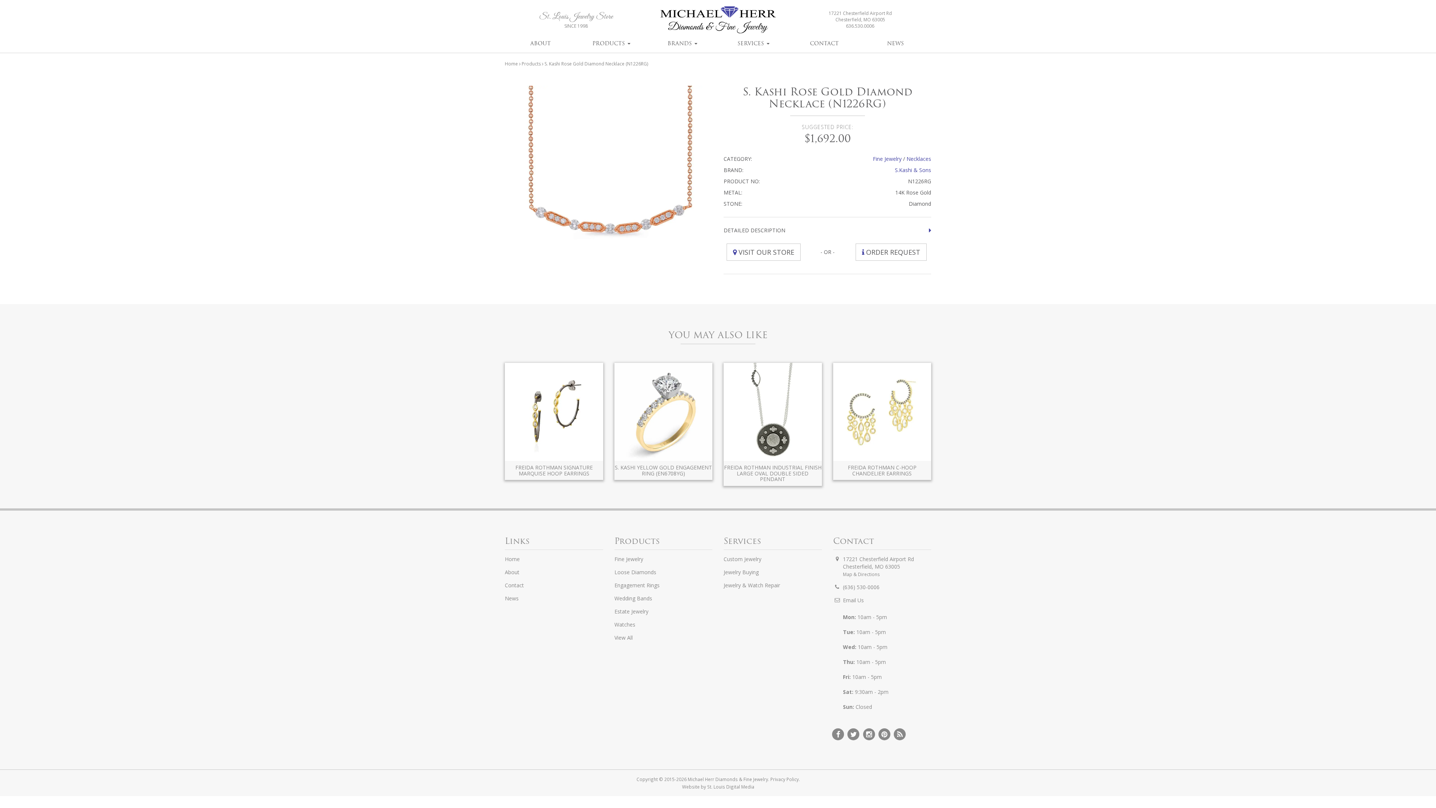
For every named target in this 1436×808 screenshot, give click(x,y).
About (540, 43)
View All (623, 637)
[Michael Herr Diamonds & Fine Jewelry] (718, 19)
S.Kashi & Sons (913, 170)
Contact (824, 43)
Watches (624, 624)
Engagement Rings (637, 585)
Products (609, 43)
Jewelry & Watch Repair (752, 585)
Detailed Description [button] (754, 230)
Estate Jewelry (631, 611)
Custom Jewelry (742, 559)
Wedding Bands (633, 598)
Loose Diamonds (635, 572)
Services (751, 43)
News (895, 43)
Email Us (853, 600)
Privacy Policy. (785, 779)
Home (511, 64)
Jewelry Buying (741, 572)
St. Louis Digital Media (730, 787)
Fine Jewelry (887, 158)
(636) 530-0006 (861, 587)
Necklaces (918, 158)
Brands (681, 43)
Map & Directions (861, 574)
